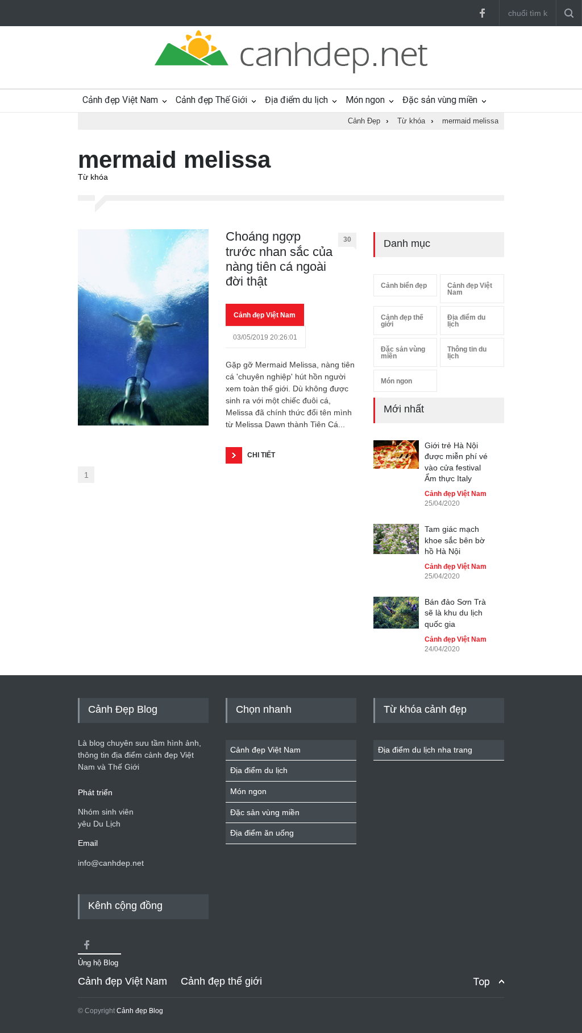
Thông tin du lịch (467, 352)
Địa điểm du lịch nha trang (425, 749)
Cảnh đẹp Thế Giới (211, 99)
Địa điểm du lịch (296, 99)
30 (347, 239)
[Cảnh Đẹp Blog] (291, 70)
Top (481, 981)
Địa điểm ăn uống (262, 832)
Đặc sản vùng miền (439, 99)
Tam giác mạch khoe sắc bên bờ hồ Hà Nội (455, 540)
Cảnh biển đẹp (404, 286)
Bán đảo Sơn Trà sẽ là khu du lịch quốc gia (455, 613)
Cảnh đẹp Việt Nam (120, 99)
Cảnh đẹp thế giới (402, 320)
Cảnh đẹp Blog (140, 1011)
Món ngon (365, 99)
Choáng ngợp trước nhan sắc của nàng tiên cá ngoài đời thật (279, 258)
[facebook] (481, 13)
